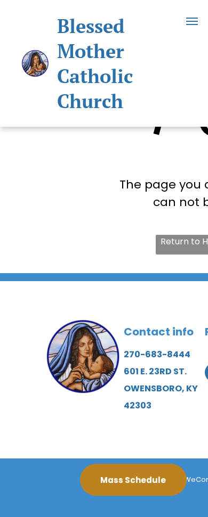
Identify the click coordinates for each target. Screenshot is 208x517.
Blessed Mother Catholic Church (95, 63)
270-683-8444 (157, 354)
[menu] (192, 21)
